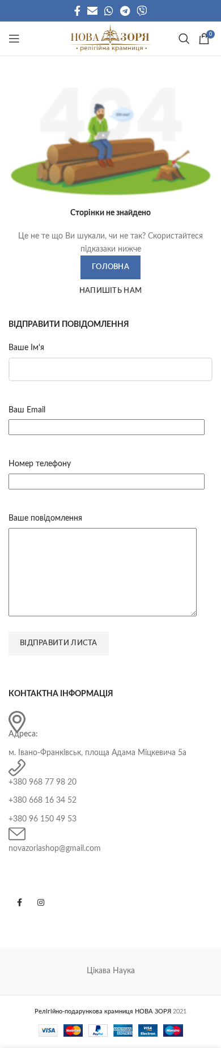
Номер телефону (39, 464)
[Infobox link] (110, 735)
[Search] (183, 38)
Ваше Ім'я (26, 348)
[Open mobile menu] (14, 38)
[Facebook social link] (77, 10)
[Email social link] (92, 10)
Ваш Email (26, 410)
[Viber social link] (141, 10)
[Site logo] (110, 38)
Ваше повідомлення (45, 518)
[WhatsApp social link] (109, 10)
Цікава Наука (111, 971)
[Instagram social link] (40, 902)
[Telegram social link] (125, 10)
